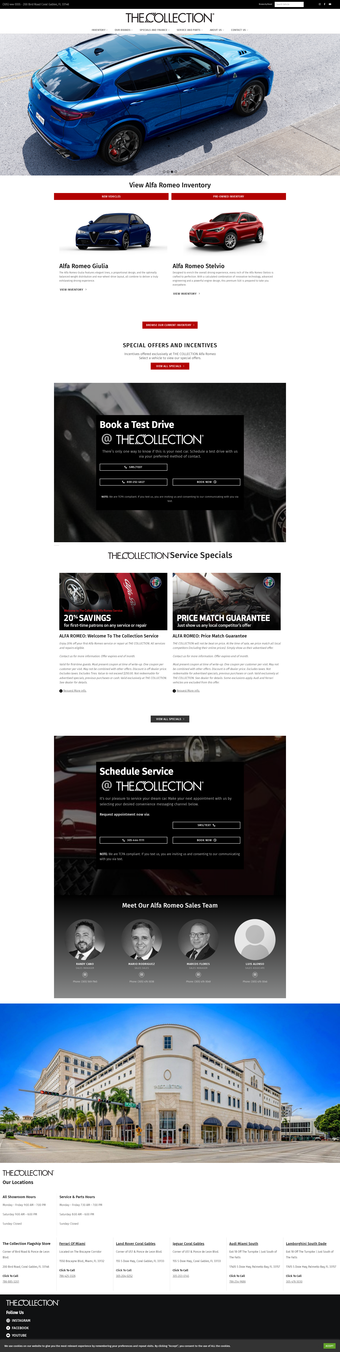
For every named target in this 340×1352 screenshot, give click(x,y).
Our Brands (122, 30)
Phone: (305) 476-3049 (198, 981)
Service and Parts (188, 30)
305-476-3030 (294, 1281)
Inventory (98, 30)
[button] (5, 104)
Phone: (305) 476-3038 (141, 981)
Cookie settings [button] (311, 1346)
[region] (170, 104)
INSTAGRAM (21, 1320)
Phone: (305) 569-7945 (85, 981)
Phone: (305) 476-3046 (255, 981)
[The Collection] (170, 18)
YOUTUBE (19, 1335)
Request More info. (74, 690)
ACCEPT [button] (329, 1346)
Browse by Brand (265, 4)
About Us (216, 30)
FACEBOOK (20, 1328)
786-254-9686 (237, 1281)
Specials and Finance (153, 30)
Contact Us (238, 30)
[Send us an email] (85, 974)
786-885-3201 (11, 1281)
